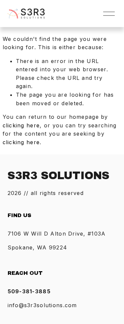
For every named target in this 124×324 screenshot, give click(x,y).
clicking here (21, 125)
